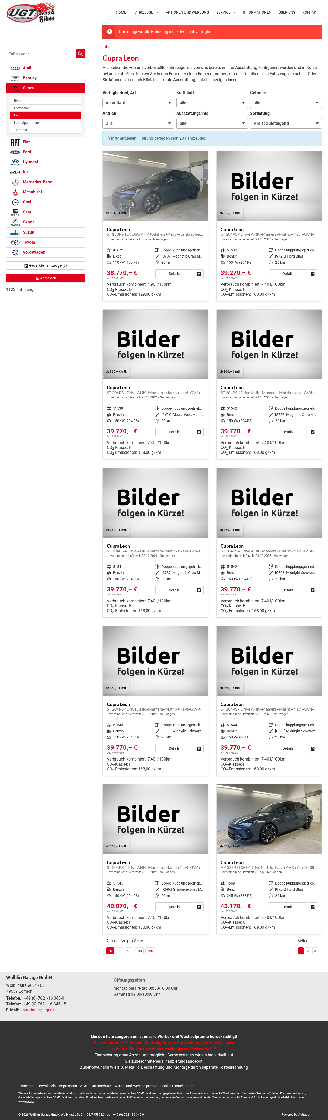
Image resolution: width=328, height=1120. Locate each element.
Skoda (28, 222)
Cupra (28, 88)
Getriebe (258, 92)
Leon (17, 115)
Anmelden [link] (48, 278)
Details (174, 274)
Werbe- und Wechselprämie (135, 1086)
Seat (26, 212)
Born (17, 100)
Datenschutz (101, 1086)
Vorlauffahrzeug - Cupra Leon (155, 226)
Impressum (68, 1086)
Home (121, 12)
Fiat (26, 142)
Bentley (29, 78)
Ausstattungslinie (192, 113)
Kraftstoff (185, 92)
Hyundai (30, 162)
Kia (25, 172)
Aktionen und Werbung (187, 12)
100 (139, 951)
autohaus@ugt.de (39, 1010)
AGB (83, 1086)
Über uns (287, 12)
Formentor (21, 108)
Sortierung (260, 113)
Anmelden (26, 1086)
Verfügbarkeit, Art (119, 92)
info (106, 46)
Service (223, 12)
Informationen (257, 12)
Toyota (28, 242)
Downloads (47, 1086)
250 (150, 951)
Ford (26, 152)
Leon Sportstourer (27, 123)
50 (129, 951)
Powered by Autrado (295, 1114)
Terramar (20, 130)
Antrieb (109, 113)
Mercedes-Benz (37, 182)
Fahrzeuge (143, 12)
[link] (199, 273)
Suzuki (28, 232)
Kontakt (310, 12)
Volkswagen (33, 252)
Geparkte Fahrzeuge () (48, 265)
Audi (26, 68)
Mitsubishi (32, 192)
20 (119, 951)
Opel (26, 202)
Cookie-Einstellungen (176, 1086)
